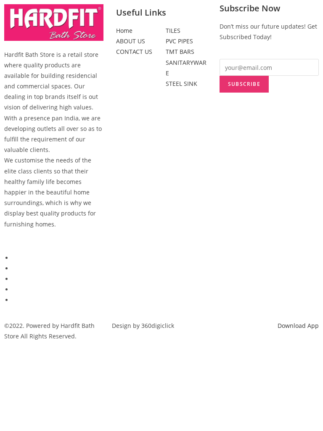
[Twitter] (15, 268)
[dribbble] (15, 289)
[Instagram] (15, 300)
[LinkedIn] (15, 279)
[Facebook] (15, 258)
